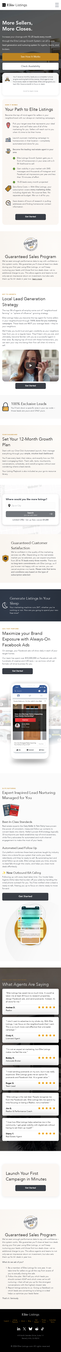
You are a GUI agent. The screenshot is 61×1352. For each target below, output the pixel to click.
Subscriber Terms (52, 1321)
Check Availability (30, 66)
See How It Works (30, 56)
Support (6, 1321)
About (23, 1321)
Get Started (30, 216)
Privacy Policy (44, 1321)
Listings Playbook (15, 1321)
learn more (37, 279)
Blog (29, 1321)
